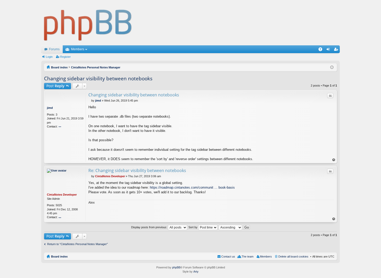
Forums (54, 49)
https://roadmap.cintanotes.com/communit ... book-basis (192, 187)
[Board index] (88, 22)
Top (333, 160)
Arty (196, 271)
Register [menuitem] (337, 50)
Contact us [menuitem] (228, 256)
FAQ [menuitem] (322, 50)
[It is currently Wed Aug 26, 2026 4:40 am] (332, 67)
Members (77, 49)
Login (49, 56)
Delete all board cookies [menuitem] (293, 256)
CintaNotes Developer (62, 194)
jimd (50, 107)
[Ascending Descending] (231, 227)
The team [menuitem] (247, 256)
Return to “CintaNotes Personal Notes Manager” (77, 244)
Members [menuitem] (266, 256)
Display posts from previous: (149, 227)
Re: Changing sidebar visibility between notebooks (137, 170)
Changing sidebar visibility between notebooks (98, 78)
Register (65, 56)
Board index (59, 256)
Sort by (193, 227)
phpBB (176, 267)
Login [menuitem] (329, 50)
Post (55, 85)
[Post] (89, 100)
